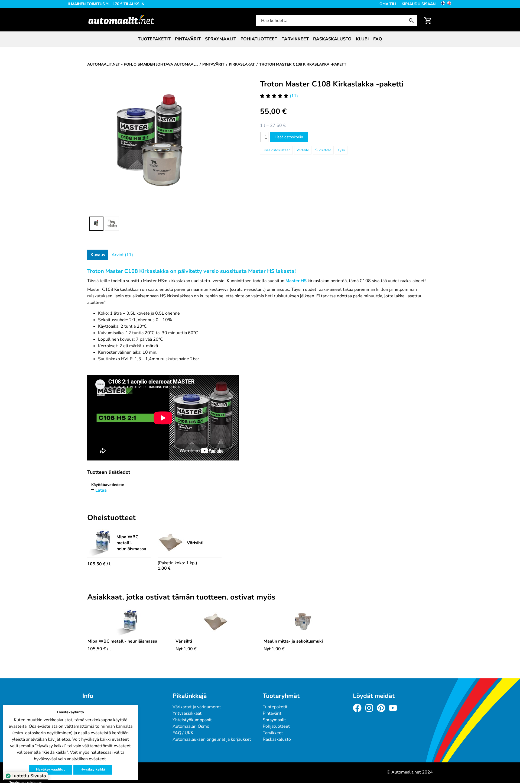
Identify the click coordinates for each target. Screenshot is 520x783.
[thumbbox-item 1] (96, 224)
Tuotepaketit (154, 39)
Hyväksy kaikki (92, 769)
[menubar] (260, 39)
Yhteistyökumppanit (192, 720)
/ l (99, 649)
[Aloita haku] (412, 20)
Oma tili (387, 4)
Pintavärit (188, 39)
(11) (294, 96)
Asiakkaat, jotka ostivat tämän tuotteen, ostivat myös (181, 597)
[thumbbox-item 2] (112, 224)
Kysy (341, 150)
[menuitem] (154, 39)
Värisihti (195, 543)
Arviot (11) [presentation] (122, 255)
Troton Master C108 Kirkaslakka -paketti (332, 84)
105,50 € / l (98, 564)
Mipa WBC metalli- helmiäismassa (131, 543)
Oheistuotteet (111, 518)
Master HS (296, 281)
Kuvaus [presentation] (97, 255)
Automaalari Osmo (191, 726)
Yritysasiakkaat (187, 713)
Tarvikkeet (295, 39)
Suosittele (323, 150)
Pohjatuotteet (258, 39)
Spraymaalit (220, 39)
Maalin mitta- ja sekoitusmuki (293, 641)
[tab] (97, 255)
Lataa (101, 490)
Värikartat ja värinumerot (197, 707)
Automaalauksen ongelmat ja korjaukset (212, 739)
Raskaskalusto (332, 39)
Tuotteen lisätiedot (108, 472)
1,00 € (164, 568)
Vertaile (303, 150)
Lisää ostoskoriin (289, 137)
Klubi (362, 39)
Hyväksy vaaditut (50, 769)
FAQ (377, 39)
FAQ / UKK (183, 733)
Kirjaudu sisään (418, 4)
